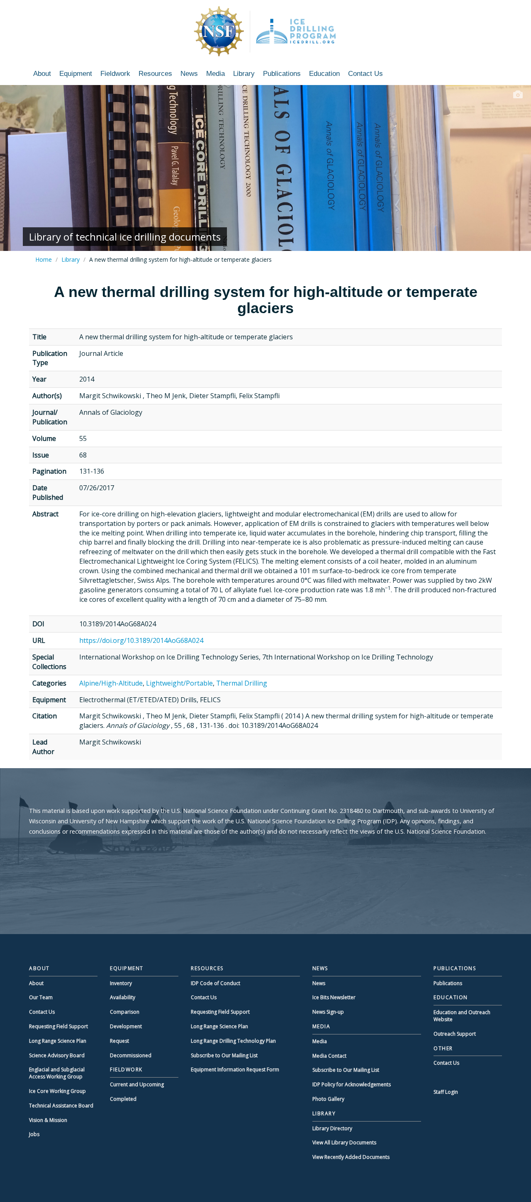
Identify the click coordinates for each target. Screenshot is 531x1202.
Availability (122, 997)
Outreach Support (455, 1033)
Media (215, 74)
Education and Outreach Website (462, 1016)
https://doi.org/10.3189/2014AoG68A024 (141, 640)
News (189, 74)
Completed (123, 1098)
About (42, 74)
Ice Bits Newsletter (334, 997)
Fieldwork (115, 74)
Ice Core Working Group (57, 1091)
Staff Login (446, 1091)
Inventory (121, 983)
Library (244, 74)
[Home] (265, 31)
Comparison (124, 1011)
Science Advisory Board (57, 1055)
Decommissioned (130, 1055)
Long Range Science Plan (57, 1040)
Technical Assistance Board (61, 1105)
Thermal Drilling (241, 683)
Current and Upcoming (137, 1084)
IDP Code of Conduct (215, 983)
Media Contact (329, 1055)
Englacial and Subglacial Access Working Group (57, 1073)
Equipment (75, 74)
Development (126, 1026)
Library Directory (332, 1128)
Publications (282, 74)
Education (324, 74)
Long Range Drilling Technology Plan (233, 1040)
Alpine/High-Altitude (111, 683)
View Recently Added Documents (351, 1157)
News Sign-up (328, 1011)
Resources (155, 74)
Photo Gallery (328, 1098)
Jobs (34, 1134)
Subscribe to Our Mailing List (224, 1055)
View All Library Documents (344, 1142)
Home (43, 259)
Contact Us (365, 74)
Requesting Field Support (58, 1026)
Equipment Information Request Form (235, 1069)
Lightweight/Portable (179, 683)
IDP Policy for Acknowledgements (351, 1084)
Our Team (41, 997)
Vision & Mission (48, 1120)
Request (119, 1040)
